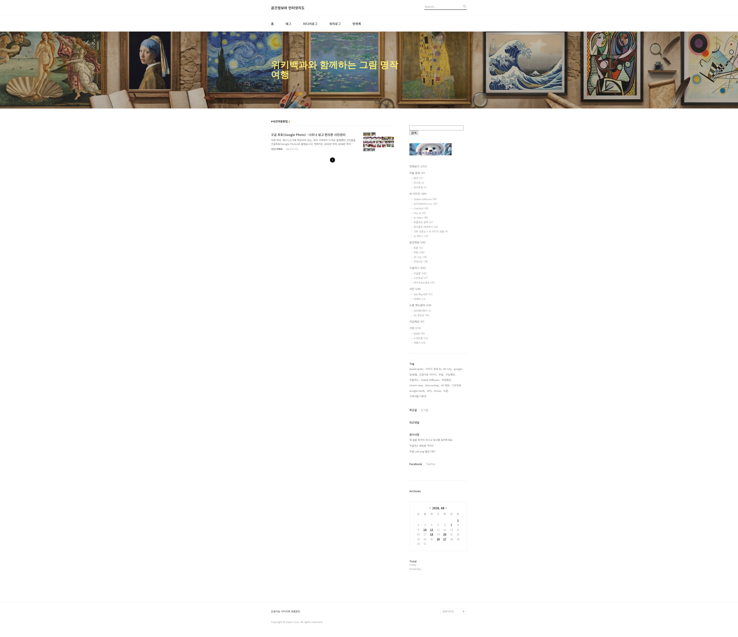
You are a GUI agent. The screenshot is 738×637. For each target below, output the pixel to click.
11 (431, 529)
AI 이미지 (417, 194)
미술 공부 (417, 173)
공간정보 (417, 242)
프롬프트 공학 (423, 222)
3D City (420, 257)
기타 (415, 328)
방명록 (356, 23)
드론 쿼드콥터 (420, 305)
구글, (441, 374)
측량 (419, 252)
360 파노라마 (423, 294)
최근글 (413, 410)
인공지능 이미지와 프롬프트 (285, 611)
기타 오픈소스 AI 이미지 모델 (431, 231)
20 (444, 534)
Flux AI (420, 213)
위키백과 (420, 187)
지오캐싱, (450, 374)
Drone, (438, 391)
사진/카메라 (277, 149)
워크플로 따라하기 (426, 227)
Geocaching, (432, 385)
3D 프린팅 (421, 315)
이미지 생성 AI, (434, 369)
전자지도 (421, 261)
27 (444, 539)
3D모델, (413, 374)
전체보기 (418, 166)
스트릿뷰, (457, 385)
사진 (415, 289)
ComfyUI (421, 208)
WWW (419, 333)
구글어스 (417, 268)
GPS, (429, 391)
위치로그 (335, 23)
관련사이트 (448, 611)
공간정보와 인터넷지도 (288, 8)
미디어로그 (310, 23)
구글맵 (420, 273)
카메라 (420, 299)
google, (458, 369)
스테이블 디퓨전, (418, 396)
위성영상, (446, 380)
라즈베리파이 (422, 310)
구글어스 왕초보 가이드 (421, 445)
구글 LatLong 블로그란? (422, 451)
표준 (418, 248)
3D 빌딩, (445, 385)
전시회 (419, 183)
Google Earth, (417, 391)
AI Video (421, 217)
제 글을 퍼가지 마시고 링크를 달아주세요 (430, 440)
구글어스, (414, 380)
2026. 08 (438, 508)
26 (438, 539)
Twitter (430, 464)
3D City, (447, 369)
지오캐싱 (416, 321)
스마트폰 (421, 338)
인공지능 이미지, (428, 374)
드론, (446, 391)
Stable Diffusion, (430, 380)
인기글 (424, 410)
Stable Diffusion (425, 199)
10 (424, 529)
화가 (418, 178)
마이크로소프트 (424, 282)
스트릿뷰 (421, 278)
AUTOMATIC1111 (425, 204)
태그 (288, 23)
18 (431, 534)
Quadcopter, (416, 369)
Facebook (415, 464)
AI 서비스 (421, 236)
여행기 (420, 343)
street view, (416, 385)
